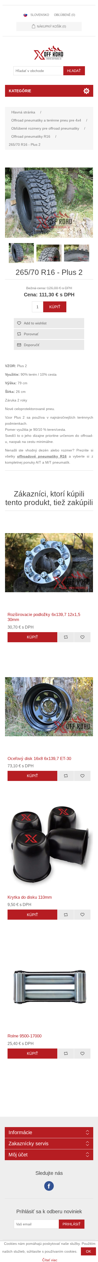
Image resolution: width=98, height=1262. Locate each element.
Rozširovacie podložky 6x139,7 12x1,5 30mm (44, 617)
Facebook (49, 1186)
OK (88, 1251)
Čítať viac (49, 1260)
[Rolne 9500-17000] (49, 984)
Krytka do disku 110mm (30, 897)
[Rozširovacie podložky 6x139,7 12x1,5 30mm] (49, 562)
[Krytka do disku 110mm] (49, 845)
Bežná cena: (36, 288)
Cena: (31, 294)
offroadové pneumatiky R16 (42, 456)
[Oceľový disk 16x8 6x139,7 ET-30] (49, 706)
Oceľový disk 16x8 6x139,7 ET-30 (39, 758)
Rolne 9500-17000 (24, 1036)
